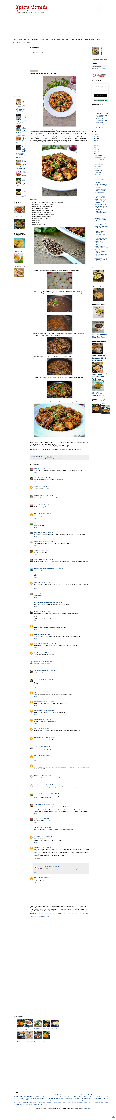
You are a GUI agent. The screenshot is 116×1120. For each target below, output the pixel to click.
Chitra (35, 477)
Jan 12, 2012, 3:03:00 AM (47, 692)
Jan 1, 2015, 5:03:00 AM (45, 878)
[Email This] (45, 457)
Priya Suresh (37, 692)
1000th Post (16, 1095)
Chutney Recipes (89, 39)
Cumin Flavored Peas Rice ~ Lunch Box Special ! (100, 251)
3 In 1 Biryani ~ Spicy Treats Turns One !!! (101, 223)
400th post (37, 1095)
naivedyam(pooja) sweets (69, 1102)
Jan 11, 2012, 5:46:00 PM (44, 468)
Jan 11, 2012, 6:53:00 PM (43, 523)
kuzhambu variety (37, 1102)
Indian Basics (89, 1096)
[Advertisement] (61, 27)
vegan (45, 1104)
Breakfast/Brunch (68, 1095)
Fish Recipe (57, 1096)
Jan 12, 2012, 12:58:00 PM (45, 775)
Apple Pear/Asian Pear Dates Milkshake (101, 238)
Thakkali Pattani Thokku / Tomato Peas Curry (101, 227)
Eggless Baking (100, 124)
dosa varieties (64, 1100)
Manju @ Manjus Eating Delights (42, 568)
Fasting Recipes (43, 1096)
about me (91, 1098)
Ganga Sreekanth (38, 670)
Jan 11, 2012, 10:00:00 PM (44, 582)
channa (44, 1100)
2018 (95, 140)
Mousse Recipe (32, 1098)
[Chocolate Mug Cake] (98, 332)
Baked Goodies (44, 39)
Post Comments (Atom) (43, 916)
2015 (95, 147)
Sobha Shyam (37, 784)
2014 (95, 149)
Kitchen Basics (106, 1096)
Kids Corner (65, 39)
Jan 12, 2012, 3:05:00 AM (47, 710)
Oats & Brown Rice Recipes (103, 120)
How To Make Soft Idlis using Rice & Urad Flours (99, 357)
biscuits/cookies (18, 1100)
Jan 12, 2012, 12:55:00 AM (43, 652)
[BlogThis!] (47, 457)
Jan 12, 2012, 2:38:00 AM (47, 679)
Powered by (96, 100)
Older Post (85, 913)
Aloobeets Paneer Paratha (29, 1040)
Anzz (35, 728)
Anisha (35, 634)
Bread (61, 1095)
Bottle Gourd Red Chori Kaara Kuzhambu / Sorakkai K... (101, 231)
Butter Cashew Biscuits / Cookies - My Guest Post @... (101, 186)
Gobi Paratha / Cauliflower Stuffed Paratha (100, 213)
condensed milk (56, 1100)
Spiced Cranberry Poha (101, 204)
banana (104, 1098)
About (20, 39)
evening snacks (73, 1100)
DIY (80, 1095)
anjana (35, 625)
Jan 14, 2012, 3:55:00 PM (48, 804)
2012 (95, 153)
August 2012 (98, 164)
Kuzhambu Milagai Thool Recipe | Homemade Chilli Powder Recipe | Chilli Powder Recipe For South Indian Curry (21, 151)
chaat (40, 1100)
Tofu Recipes (26, 42)
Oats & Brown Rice (53, 1098)
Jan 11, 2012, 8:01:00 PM (49, 541)
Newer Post (33, 913)
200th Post (27, 1095)
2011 (95, 264)
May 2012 (97, 170)
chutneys (49, 1100)
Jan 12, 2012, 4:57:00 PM (47, 784)
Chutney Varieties (101, 126)
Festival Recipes (50, 1096)
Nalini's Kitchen (38, 559)
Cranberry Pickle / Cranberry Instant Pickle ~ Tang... (100, 219)
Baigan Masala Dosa (100, 216)
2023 (95, 136)
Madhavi (36, 775)
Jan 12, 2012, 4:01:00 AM (45, 719)
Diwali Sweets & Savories (102, 113)
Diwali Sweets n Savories (22, 1096)
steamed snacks (18, 1104)
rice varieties (101, 1102)
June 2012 (98, 168)
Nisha (35, 486)
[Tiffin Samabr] (98, 391)
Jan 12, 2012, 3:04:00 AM (47, 701)
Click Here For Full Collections (100, 59)
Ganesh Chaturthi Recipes (65, 1096)
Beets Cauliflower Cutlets (24, 173)
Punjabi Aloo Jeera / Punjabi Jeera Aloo (100, 235)
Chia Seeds (76, 1095)
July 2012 (97, 166)
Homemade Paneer (20, 1040)
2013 (95, 151)
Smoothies (70, 1098)
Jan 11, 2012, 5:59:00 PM (44, 477)
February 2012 (99, 177)
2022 (95, 138)
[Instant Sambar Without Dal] (105, 414)
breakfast (26, 1100)
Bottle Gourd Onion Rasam (100, 181)
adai (95, 1098)
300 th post (32, 1095)
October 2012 (99, 159)
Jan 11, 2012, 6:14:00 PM (49, 495)
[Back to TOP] (113, 1117)
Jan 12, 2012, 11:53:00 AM (48, 765)
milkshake (60, 1102)
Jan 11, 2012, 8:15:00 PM (43, 550)
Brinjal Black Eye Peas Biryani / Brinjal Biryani (101, 201)
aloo (35, 458)
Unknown (36, 514)
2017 (95, 143)
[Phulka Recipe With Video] (97, 372)
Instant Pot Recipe (98, 1096)
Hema (35, 550)
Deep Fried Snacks (101, 128)
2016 (95, 145)
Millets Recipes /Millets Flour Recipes (102, 116)
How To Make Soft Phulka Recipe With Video (99, 376)
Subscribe (26, 39)
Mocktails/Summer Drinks (21, 1098)
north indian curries (48, 458)
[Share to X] (48, 457)
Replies (37, 864)
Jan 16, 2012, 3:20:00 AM (42, 818)
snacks (108, 1102)
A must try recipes (50, 1095)
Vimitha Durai (37, 701)
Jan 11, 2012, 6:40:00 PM (45, 514)
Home (14, 39)
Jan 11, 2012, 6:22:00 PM (43, 504)
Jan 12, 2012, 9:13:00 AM (43, 728)
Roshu (35, 593)
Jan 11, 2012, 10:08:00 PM (43, 593)
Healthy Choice (76, 1096)
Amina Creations (38, 541)
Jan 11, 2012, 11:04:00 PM (43, 625)
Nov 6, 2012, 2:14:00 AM (45, 847)
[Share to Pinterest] (51, 457)
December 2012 (99, 155)
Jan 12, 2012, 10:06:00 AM (43, 746)
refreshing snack (92, 1102)
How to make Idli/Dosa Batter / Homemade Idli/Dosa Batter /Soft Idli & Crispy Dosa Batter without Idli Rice (21, 106)
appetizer (99, 1098)
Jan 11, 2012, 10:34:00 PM (43, 611)
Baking (57, 1095)
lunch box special (51, 1102)
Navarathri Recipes (42, 1098)
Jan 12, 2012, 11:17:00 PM (53, 794)
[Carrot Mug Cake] (18, 262)
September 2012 (99, 162)
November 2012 (99, 157)
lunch (44, 1102)
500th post (42, 1095)
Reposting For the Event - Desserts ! (100, 196)
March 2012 (98, 175)
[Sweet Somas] (96, 412)
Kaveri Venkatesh (38, 643)
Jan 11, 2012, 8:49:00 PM (48, 559)
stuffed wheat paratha (28, 1104)
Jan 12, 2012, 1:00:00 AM (47, 661)
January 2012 (98, 179)
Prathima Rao (37, 679)
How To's (84, 1096)
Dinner (108, 1095)
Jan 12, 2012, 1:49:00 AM (49, 670)
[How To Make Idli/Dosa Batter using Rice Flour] (97, 353)
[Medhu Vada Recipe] (19, 277)
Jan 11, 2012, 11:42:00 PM (49, 643)
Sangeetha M (41, 866)
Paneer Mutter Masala (46, 1040)
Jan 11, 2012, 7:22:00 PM (47, 532)
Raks (35, 652)
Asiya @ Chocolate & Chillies (41, 602)
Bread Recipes (16, 42)
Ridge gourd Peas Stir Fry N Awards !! (101, 255)
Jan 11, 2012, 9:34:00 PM (57, 568)
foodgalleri (37, 836)
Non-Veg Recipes (55, 39)
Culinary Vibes (37, 804)
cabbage (37, 1100)
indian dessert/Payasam (100, 1100)
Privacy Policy (100, 39)
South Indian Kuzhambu (80, 1098)
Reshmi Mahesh (38, 495)
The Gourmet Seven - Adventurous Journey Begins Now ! (101, 208)
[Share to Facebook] (50, 457)
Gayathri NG (37, 661)
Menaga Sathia (37, 737)
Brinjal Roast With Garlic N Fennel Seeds (101, 247)
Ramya (35, 746)
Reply (35, 472)
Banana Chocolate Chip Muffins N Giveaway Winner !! (101, 259)
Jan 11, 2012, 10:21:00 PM (55, 602)
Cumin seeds (40, 458)
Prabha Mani (37, 532)
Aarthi (35, 611)
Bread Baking (99, 122)
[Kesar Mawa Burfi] (96, 54)
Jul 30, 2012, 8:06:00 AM (46, 836)
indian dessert (90, 1100)
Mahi (35, 523)
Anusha (35, 582)
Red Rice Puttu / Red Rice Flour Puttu (100, 189)
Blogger (87, 1108)
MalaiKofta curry (28, 1028)
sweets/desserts (37, 1104)
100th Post (22, 1095)
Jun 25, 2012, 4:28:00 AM (44, 827)
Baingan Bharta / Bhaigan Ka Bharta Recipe (100, 243)
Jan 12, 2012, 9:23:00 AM (48, 737)
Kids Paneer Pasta (20, 1028)
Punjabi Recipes (57, 458)
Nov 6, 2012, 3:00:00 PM (53, 866)
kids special (27, 1102)
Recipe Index (34, 39)
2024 (95, 134)
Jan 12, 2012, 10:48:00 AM (45, 756)
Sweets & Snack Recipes (77, 39)
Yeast (87, 1098)
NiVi (35, 818)
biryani (108, 1098)
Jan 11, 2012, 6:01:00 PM (43, 486)
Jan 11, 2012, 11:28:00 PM (44, 634)
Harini (35, 504)
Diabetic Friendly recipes (100, 1095)
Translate (104, 68)
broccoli (32, 1100)
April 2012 (98, 172)
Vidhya (35, 468)
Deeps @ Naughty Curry (40, 794)
